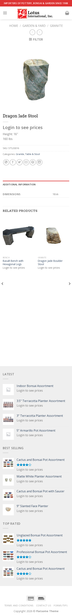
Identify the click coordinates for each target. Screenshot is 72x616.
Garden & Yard (34, 26)
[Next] (69, 291)
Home (13, 26)
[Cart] (67, 13)
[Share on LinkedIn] (39, 162)
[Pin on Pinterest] (33, 162)
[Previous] (2, 291)
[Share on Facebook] (13, 162)
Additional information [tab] (19, 184)
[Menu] (5, 12)
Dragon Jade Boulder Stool (50, 262)
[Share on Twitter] (19, 162)
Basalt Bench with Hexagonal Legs (13, 262)
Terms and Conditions (19, 605)
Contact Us (43, 605)
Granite (56, 26)
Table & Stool (32, 154)
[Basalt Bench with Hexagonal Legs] (18, 236)
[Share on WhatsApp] (6, 162)
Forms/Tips (61, 605)
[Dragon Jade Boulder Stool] (53, 236)
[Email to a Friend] (26, 162)
